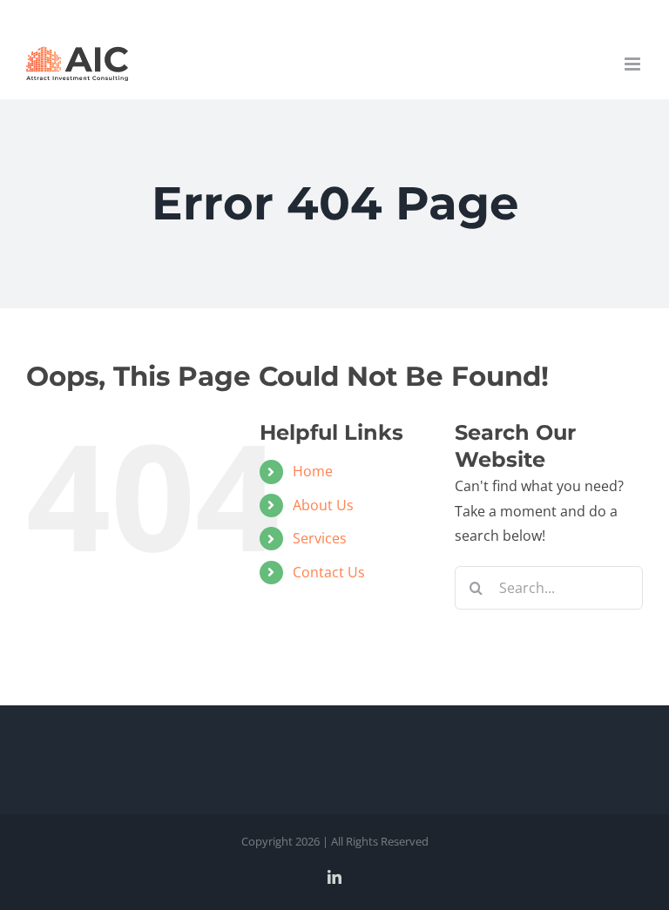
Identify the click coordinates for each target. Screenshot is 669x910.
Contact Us (329, 572)
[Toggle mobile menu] (634, 64)
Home (313, 471)
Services (320, 538)
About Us (323, 505)
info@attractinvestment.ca (335, 13)
